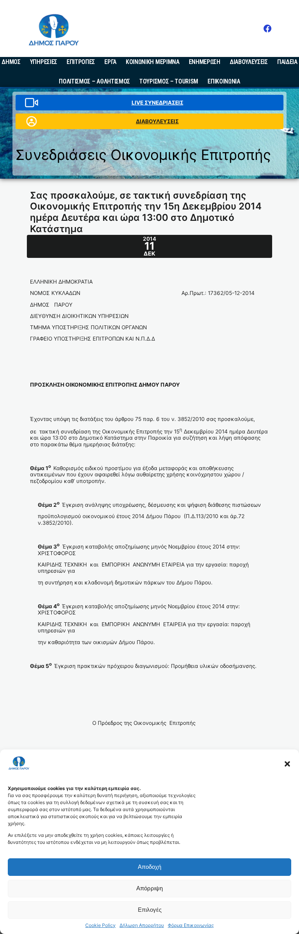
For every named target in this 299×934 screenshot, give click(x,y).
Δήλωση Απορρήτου (142, 925)
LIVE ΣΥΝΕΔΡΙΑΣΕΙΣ (157, 102)
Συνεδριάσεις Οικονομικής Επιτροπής (143, 154)
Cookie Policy (100, 925)
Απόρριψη (149, 888)
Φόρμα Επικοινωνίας (191, 925)
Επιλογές (150, 909)
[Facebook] (267, 28)
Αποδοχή (149, 866)
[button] (287, 764)
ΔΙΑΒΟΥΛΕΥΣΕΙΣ (157, 121)
